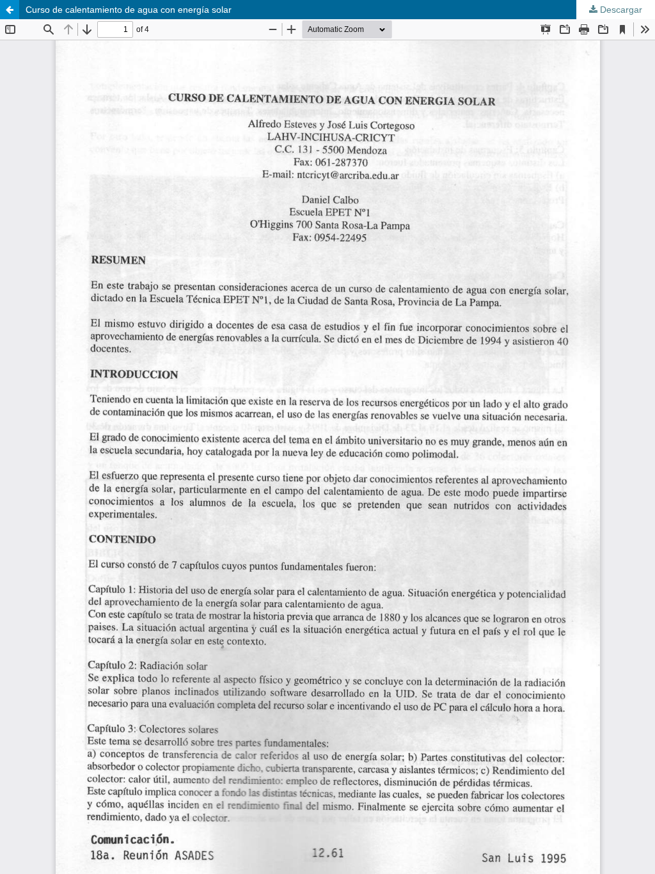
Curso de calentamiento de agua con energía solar (129, 9)
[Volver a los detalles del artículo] (9, 9)
